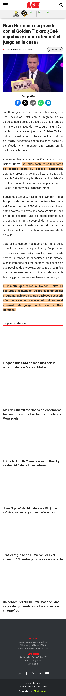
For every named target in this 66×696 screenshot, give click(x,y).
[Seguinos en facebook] (26, 673)
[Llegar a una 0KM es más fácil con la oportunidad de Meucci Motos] (33, 344)
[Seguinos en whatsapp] (20, 673)
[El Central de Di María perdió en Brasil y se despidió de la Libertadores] (33, 442)
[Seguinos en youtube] (47, 673)
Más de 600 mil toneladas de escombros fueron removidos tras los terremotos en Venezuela (32, 414)
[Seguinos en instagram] (40, 673)
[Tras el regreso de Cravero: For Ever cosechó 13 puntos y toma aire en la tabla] (33, 536)
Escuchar (56, 49)
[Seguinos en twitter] (33, 673)
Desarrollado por (33, 691)
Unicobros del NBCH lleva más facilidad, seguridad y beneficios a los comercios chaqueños (31, 606)
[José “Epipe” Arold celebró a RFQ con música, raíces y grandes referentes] (33, 489)
